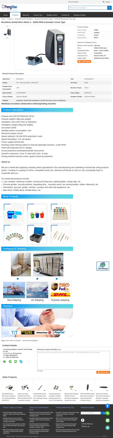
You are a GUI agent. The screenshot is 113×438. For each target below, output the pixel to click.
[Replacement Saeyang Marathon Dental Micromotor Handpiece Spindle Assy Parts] (72, 387)
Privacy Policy (10, 436)
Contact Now (81, 61)
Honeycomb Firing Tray (65, 407)
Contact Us (65, 15)
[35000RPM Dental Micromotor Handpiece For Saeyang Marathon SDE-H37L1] (9, 387)
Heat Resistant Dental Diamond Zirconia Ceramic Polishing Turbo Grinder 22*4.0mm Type (39, 425)
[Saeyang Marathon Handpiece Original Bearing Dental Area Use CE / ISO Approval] (56, 387)
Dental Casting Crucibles (13, 407)
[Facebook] (107, 405)
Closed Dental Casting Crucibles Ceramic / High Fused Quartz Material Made (14, 414)
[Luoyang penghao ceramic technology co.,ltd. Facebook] (83, 421)
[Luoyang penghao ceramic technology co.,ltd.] (9, 8)
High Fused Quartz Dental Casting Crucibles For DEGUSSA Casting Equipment (13, 431)
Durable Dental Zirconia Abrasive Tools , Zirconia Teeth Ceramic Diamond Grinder (41, 419)
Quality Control (52, 15)
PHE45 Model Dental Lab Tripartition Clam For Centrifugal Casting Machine (40, 397)
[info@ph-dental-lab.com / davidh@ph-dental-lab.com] (107, 427)
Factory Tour (38, 15)
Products (15, 15)
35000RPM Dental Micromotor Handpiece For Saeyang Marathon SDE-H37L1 (9, 397)
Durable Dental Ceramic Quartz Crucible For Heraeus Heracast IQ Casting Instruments (13, 419)
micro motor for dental (12, 340)
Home (6, 15)
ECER (105, 436)
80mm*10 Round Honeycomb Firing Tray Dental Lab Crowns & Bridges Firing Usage (67, 419)
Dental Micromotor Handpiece (24, 19)
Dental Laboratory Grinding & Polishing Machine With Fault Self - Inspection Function (25, 397)
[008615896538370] (107, 420)
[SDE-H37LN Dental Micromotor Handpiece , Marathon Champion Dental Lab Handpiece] (103, 387)
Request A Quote (80, 15)
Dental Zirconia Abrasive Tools (39, 409)
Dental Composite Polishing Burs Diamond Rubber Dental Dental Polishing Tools (39, 431)
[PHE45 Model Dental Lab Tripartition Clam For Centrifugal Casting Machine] (40, 387)
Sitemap (90, 424)
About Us (26, 15)
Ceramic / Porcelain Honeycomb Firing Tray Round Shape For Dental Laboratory (67, 414)
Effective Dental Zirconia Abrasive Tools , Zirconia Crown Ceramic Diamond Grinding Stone (41, 414)
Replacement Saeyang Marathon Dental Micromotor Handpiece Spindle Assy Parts (71, 397)
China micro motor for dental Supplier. (27, 436)
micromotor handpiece (30, 340)
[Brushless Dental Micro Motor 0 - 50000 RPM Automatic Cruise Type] (7, 32)
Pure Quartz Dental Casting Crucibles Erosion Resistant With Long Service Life (14, 425)
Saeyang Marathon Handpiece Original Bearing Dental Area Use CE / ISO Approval (55, 397)
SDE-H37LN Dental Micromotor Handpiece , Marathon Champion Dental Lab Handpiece (103, 397)
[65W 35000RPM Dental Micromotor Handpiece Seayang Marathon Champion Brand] (87, 387)
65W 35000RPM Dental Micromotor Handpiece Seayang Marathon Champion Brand (87, 397)
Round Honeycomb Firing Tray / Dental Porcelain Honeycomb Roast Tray (67, 430)
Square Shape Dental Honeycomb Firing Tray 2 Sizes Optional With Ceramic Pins (66, 425)
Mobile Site (86, 426)
